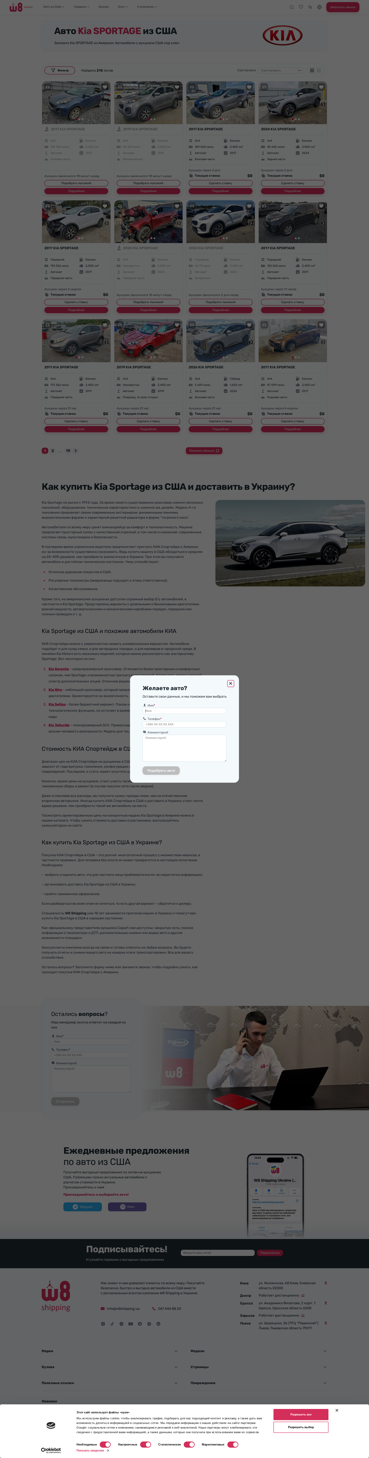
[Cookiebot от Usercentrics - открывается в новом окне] (51, 1450)
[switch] (145, 1444)
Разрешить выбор (301, 1427)
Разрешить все (301, 1414)
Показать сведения (90, 1450)
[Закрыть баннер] (337, 1410)
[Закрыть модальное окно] (230, 683)
